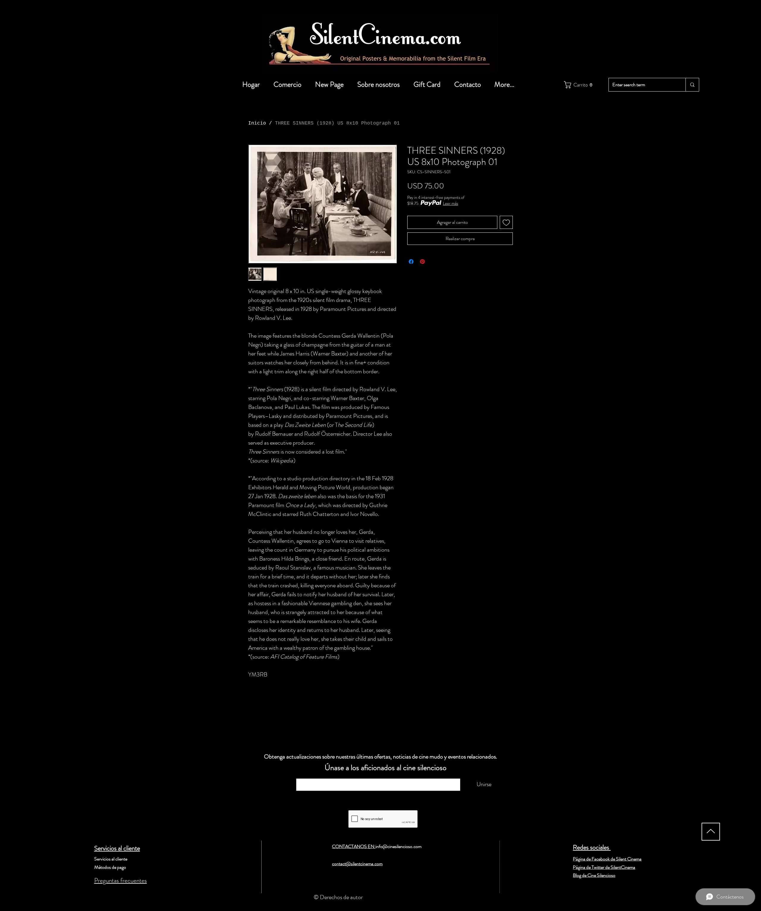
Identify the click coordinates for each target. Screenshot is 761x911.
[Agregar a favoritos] (506, 222)
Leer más (450, 203)
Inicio (257, 123)
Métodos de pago (110, 867)
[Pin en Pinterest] (422, 261)
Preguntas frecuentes (120, 880)
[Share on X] (433, 261)
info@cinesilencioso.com (398, 846)
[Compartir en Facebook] (411, 261)
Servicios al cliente (117, 848)
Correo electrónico (323, 775)
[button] (577, 84)
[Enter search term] (692, 84)
